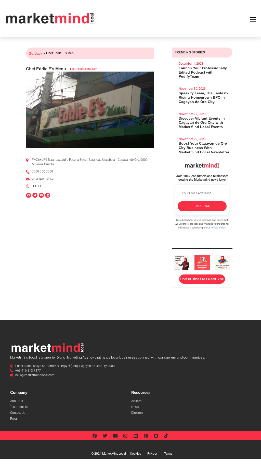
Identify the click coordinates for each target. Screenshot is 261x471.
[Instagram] (125, 435)
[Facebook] (94, 435)
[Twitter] (105, 435)
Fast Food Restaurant (83, 69)
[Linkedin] (47, 195)
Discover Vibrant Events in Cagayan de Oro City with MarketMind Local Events (202, 122)
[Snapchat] (156, 435)
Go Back (35, 53)
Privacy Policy (218, 227)
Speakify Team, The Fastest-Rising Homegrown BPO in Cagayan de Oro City (203, 97)
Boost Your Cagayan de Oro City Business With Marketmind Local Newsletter (204, 147)
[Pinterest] (145, 435)
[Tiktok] (166, 435)
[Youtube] (115, 435)
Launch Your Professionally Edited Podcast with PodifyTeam (203, 72)
